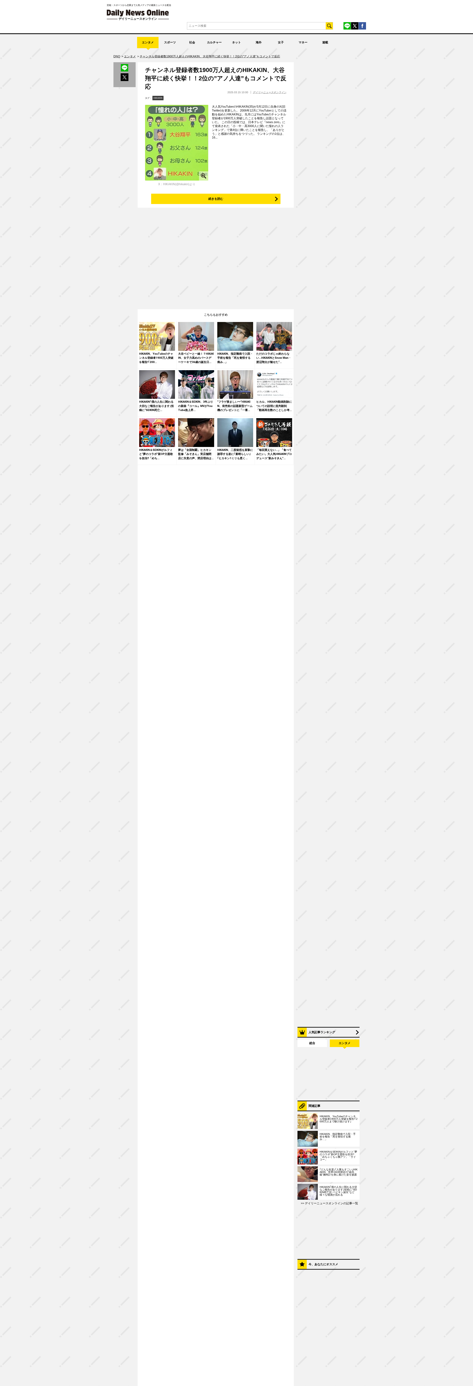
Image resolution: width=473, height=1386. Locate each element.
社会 (192, 42)
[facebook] (362, 26)
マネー (303, 42)
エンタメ (148, 42)
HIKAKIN (158, 98)
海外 (259, 42)
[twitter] (354, 26)
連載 (325, 42)
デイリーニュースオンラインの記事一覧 (331, 1203)
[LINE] (347, 26)
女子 (281, 42)
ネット (236, 42)
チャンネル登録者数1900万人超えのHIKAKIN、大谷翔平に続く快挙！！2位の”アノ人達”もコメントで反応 (215, 78)
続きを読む (215, 198)
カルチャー (214, 42)
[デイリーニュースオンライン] (138, 13)
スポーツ (170, 42)
